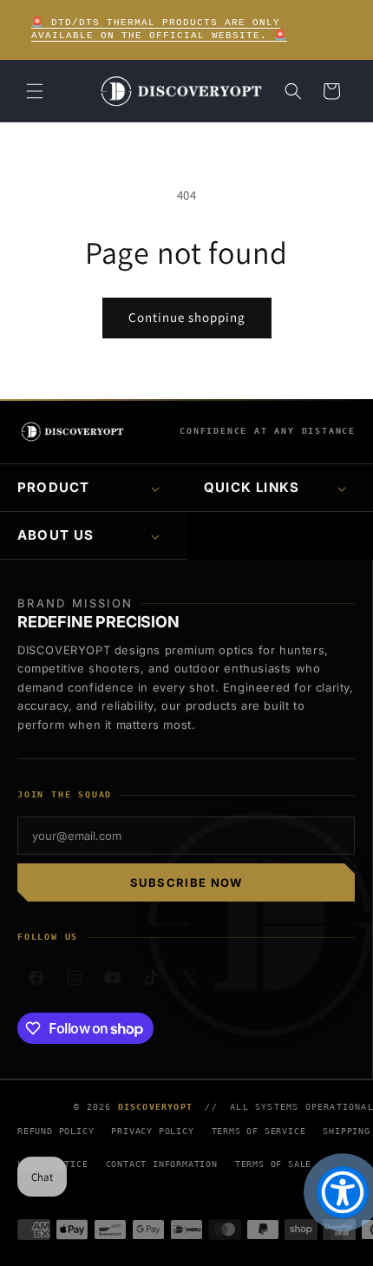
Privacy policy (152, 1131)
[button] (35, 91)
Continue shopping (186, 317)
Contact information (162, 1164)
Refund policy (55, 1131)
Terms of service (259, 1131)
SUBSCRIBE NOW (186, 882)
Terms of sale (273, 1164)
